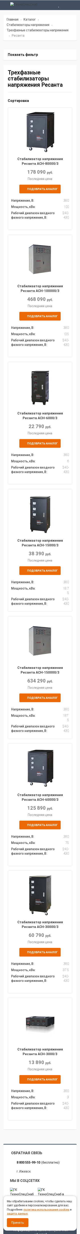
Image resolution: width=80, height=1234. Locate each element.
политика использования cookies (46, 1209)
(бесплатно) (38, 1162)
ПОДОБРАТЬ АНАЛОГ (42, 189)
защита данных (17, 1213)
